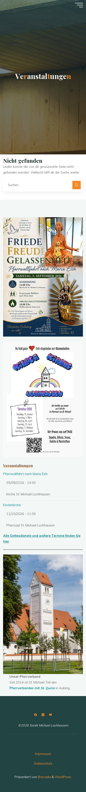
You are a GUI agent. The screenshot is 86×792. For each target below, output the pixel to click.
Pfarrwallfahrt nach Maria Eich (25, 474)
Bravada (44, 777)
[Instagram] (42, 714)
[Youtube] (50, 714)
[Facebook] (35, 714)
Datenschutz (43, 764)
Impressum (43, 754)
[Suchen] (76, 185)
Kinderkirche (12, 505)
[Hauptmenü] (79, 5)
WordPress (63, 777)
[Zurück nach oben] (69, 775)
